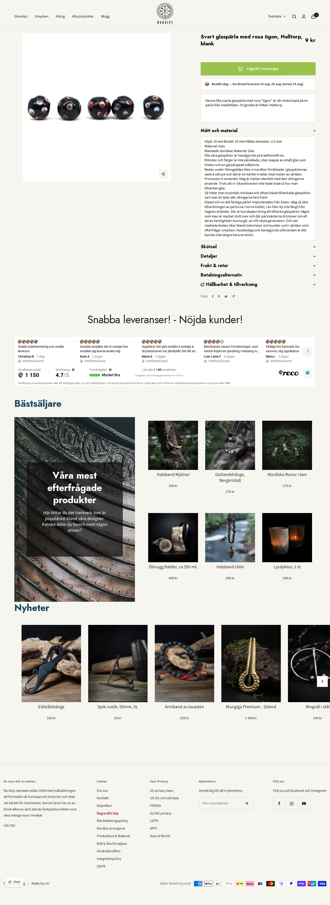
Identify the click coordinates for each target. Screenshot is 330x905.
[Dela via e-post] (233, 296)
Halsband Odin (230, 567)
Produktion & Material (113, 836)
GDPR (101, 866)
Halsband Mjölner (173, 475)
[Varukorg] (313, 16)
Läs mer (9, 825)
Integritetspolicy (109, 858)
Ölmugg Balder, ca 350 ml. (173, 567)
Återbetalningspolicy (112, 820)
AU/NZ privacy (160, 813)
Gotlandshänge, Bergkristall (230, 477)
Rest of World (160, 836)
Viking (60, 16)
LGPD (154, 820)
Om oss (102, 790)
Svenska (274, 16)
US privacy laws (161, 790)
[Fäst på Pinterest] (219, 296)
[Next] (322, 681)
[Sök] (294, 17)
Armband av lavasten (184, 707)
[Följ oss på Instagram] (291, 803)
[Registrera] (247, 803)
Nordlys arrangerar (111, 828)
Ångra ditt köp (108, 813)
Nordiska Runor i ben (287, 475)
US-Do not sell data (164, 798)
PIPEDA (155, 805)
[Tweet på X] (226, 296)
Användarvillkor (109, 851)
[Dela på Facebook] (213, 296)
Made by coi (40, 883)
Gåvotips (21, 16)
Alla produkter (83, 16)
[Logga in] (304, 16)
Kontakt (103, 798)
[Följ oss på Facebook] (279, 803)
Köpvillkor (104, 805)
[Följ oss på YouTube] (304, 803)
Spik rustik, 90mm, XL (117, 707)
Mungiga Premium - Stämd (251, 707)
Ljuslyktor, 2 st (287, 567)
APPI (153, 828)
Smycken (41, 16)
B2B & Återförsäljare (112, 843)
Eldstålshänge (51, 707)
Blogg (105, 16)
